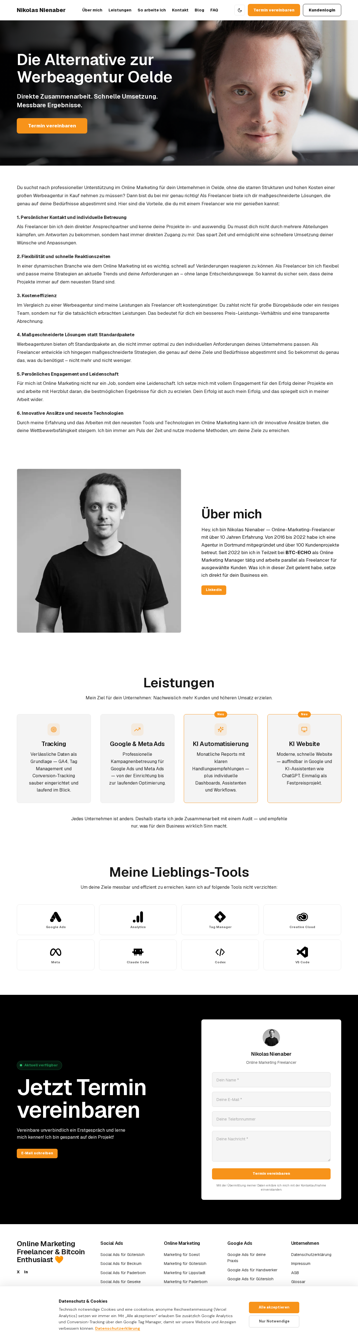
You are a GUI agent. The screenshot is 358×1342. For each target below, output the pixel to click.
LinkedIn (214, 590)
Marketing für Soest (182, 1254)
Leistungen (120, 10)
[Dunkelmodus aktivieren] (239, 10)
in (26, 1271)
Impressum (300, 1263)
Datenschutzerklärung (311, 1254)
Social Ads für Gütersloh (122, 1254)
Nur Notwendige (274, 1321)
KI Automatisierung (221, 744)
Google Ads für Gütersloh (250, 1278)
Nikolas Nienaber (41, 10)
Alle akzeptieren (274, 1307)
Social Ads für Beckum (121, 1263)
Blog (199, 10)
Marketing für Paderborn (186, 1281)
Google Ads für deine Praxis (246, 1257)
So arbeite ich (152, 10)
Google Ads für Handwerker (252, 1269)
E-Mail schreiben (37, 1153)
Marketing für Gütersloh (185, 1263)
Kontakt (180, 10)
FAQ (214, 10)
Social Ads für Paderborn (123, 1272)
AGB (295, 1272)
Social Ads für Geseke (120, 1281)
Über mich (92, 10)
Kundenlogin (322, 10)
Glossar (298, 1281)
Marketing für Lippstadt (184, 1272)
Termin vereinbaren (274, 10)
